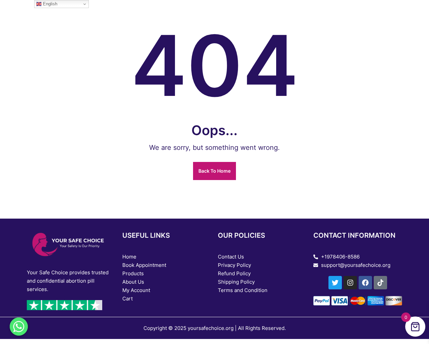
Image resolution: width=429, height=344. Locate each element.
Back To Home (214, 171)
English (49, 3)
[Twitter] (335, 282)
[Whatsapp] (19, 327)
